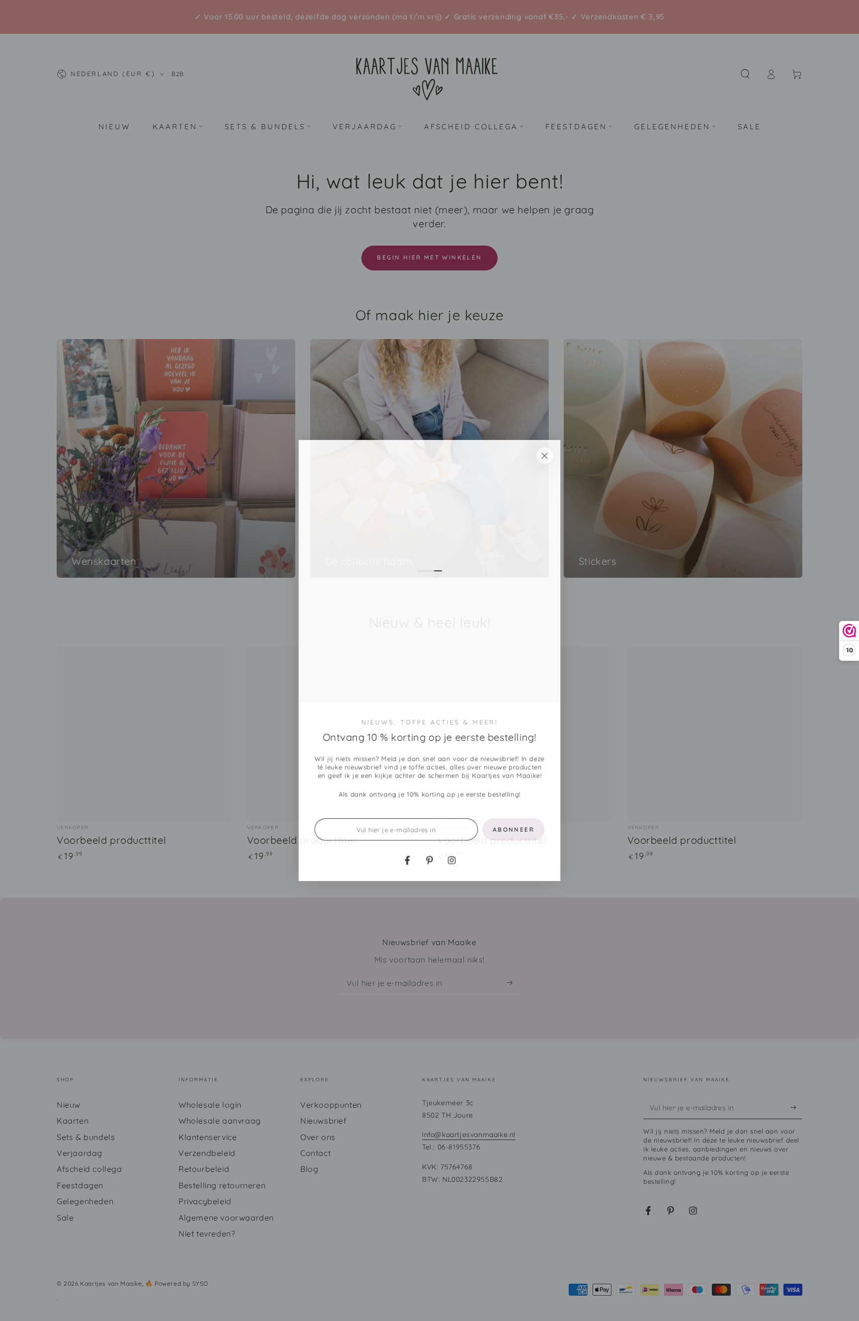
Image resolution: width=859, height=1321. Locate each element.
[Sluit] (545, 454)
